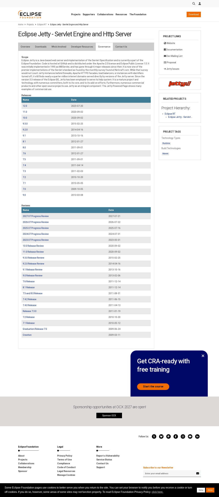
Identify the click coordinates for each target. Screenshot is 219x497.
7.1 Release (29, 323)
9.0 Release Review (32, 275)
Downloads (40, 46)
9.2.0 (25, 129)
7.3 (24, 171)
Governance (104, 46)
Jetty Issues (172, 69)
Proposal (171, 62)
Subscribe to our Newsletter (158, 467)
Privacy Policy (64, 455)
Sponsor (22, 471)
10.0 (25, 118)
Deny (201, 490)
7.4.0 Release (29, 305)
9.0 (24, 195)
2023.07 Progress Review (36, 240)
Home (20, 24)
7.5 (24, 159)
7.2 (24, 177)
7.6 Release (29, 281)
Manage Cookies (66, 475)
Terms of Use (64, 459)
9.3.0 (25, 123)
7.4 (24, 165)
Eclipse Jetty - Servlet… (180, 117)
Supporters (89, 14)
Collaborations (105, 14)
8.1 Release (29, 287)
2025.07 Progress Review (36, 228)
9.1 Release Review (32, 269)
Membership (24, 467)
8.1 (24, 141)
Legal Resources (66, 471)
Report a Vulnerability (107, 455)
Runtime (166, 143)
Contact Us (121, 46)
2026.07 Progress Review (36, 222)
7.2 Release (29, 317)
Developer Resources (82, 46)
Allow (210, 490)
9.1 (24, 135)
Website (170, 43)
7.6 (24, 153)
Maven (165, 153)
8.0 (24, 147)
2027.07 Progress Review (36, 216)
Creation (27, 335)
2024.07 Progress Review (36, 234)
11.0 (25, 112)
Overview (25, 46)
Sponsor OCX (109, 415)
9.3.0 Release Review (33, 257)
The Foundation (137, 14)
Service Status (104, 459)
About (21, 455)
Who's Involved (58, 46)
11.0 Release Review (33, 252)
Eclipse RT (42, 24)
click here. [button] (157, 492)
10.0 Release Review (33, 246)
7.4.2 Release (29, 299)
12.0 (25, 106)
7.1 (24, 183)
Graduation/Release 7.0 (35, 329)
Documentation (174, 49)
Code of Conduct (66, 467)
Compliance (63, 463)
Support (100, 467)
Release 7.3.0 (29, 311)
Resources (121, 14)
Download (194, 14)
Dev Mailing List (174, 56)
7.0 (24, 189)
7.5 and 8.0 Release (32, 293)
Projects (75, 14)
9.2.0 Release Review (33, 263)
